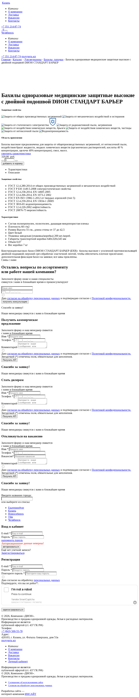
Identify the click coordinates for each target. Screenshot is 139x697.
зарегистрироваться (13, 609)
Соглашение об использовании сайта (25, 682)
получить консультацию (15, 301)
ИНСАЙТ (30, 694)
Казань (12, 510)
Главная (6, 59)
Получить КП (9, 360)
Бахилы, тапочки (53, 59)
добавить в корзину (13, 163)
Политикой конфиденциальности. (111, 298)
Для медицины (33, 59)
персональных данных (47, 580)
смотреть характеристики (16, 153)
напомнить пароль (12, 540)
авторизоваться (11, 546)
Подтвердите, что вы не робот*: (19, 583)
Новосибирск (16, 513)
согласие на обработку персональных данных (33, 298)
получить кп (29, 56)
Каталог (17, 59)
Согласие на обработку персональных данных (30, 685)
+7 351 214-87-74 (11, 26)
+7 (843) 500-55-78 (12, 631)
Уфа (10, 516)
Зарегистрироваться (12, 553)
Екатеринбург (16, 507)
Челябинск (14, 519)
